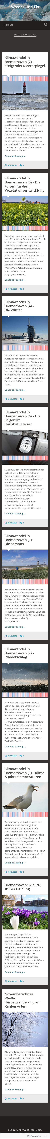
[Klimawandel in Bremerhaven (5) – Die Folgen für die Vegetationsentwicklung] (25, 213)
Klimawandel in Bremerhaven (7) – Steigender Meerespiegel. (25, 63)
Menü (9, 24)
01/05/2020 (12, 165)
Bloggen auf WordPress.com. (25, 1130)
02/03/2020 (12, 981)
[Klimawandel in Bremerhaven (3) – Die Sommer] (25, 567)
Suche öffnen (45, 25)
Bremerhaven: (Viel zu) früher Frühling (23, 887)
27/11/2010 (12, 1098)
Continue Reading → (15, 156)
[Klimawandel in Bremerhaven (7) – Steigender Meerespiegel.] (25, 92)
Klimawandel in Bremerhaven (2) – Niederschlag (19, 653)
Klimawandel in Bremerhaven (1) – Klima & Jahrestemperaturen (24, 772)
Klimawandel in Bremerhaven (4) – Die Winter (19, 306)
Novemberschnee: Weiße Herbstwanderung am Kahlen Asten (22, 1000)
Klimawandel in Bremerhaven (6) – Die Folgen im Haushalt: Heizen (22, 418)
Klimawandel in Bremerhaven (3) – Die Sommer (19, 539)
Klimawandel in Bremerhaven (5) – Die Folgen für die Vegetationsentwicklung (24, 184)
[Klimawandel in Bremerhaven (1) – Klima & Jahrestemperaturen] (25, 799)
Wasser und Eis (25, 7)
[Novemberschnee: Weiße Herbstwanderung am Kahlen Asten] (25, 1029)
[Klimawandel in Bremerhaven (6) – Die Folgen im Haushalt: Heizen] (25, 447)
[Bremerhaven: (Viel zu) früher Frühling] (25, 912)
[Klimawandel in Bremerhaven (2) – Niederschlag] (25, 680)
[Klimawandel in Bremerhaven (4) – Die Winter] (25, 333)
